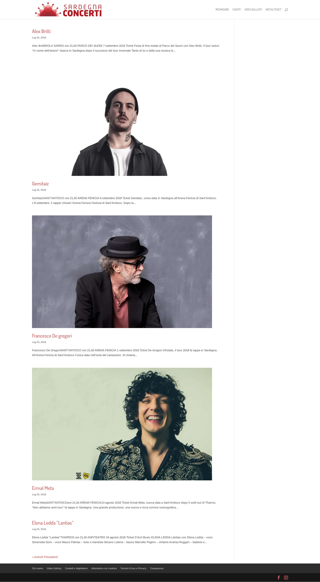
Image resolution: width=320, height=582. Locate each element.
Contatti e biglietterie (76, 568)
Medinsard (222, 9)
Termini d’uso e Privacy (133, 568)
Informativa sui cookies (104, 568)
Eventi (237, 9)
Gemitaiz (40, 183)
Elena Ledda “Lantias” (53, 522)
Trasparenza (157, 568)
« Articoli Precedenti (45, 557)
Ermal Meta (43, 488)
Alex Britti (41, 31)
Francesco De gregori (52, 335)
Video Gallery (253, 9)
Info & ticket (273, 9)
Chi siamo (37, 568)
